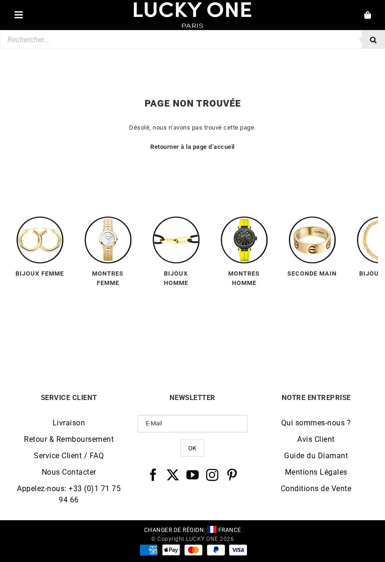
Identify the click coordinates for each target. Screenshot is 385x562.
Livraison (69, 422)
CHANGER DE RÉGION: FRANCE (192, 530)
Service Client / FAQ (69, 455)
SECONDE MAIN (312, 273)
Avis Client (316, 439)
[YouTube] (192, 475)
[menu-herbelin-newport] (244, 220)
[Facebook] (153, 475)
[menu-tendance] (176, 220)
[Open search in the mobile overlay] (192, 39)
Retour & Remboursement (69, 439)
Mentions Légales (316, 472)
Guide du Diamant (316, 455)
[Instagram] (212, 475)
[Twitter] (173, 475)
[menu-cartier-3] (312, 220)
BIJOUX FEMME (39, 273)
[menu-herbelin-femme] (108, 220)
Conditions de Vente (316, 488)
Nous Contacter (69, 472)
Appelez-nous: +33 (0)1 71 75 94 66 (69, 494)
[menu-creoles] (39, 220)
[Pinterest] (232, 475)
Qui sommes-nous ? (316, 422)
